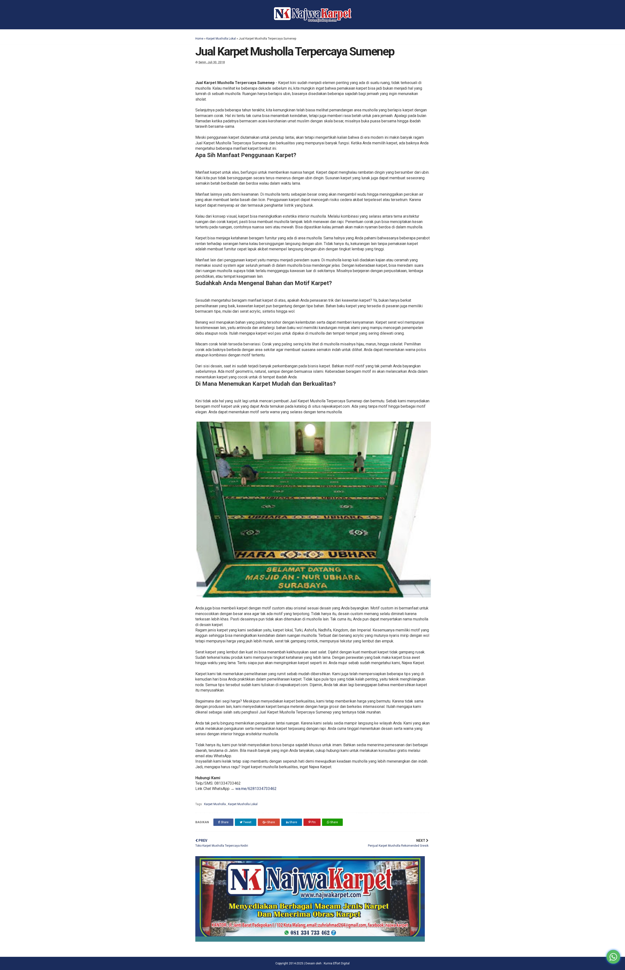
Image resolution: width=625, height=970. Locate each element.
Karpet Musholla (215, 804)
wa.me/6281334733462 (256, 788)
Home (199, 38)
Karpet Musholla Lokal (221, 38)
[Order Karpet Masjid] (310, 940)
